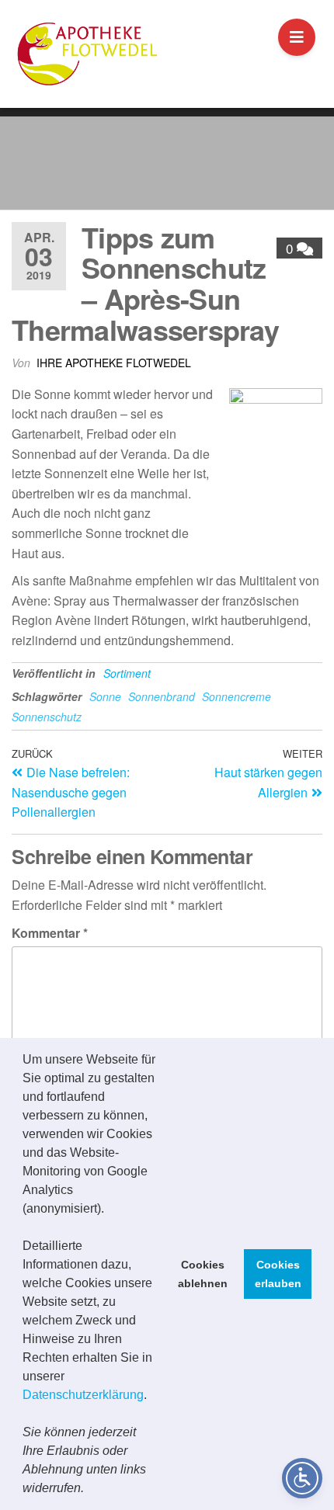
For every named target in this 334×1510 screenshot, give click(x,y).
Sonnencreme (236, 696)
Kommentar (50, 933)
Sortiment (127, 673)
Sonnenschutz (47, 716)
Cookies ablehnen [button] (203, 1274)
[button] (89, 1489)
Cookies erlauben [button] (278, 1274)
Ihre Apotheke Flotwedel (114, 362)
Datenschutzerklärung (83, 1394)
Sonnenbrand (161, 696)
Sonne (105, 696)
